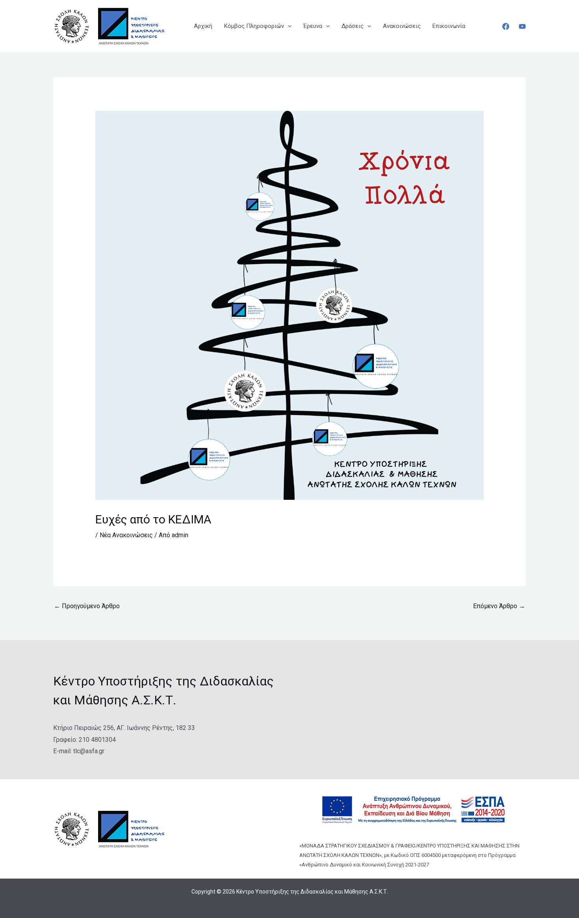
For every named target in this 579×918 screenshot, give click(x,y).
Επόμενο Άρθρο (499, 606)
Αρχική (203, 26)
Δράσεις (352, 26)
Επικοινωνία (448, 26)
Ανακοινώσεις (402, 26)
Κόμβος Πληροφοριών (254, 26)
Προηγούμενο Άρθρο (87, 606)
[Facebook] (505, 26)
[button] (287, 26)
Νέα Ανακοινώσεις (126, 535)
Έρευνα (312, 26)
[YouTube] (522, 26)
